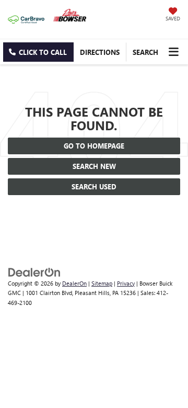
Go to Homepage (94, 145)
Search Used (94, 186)
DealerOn (74, 283)
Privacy (126, 283)
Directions (100, 52)
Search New (94, 166)
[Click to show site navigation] (173, 51)
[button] (38, 52)
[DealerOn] (34, 271)
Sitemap (101, 283)
